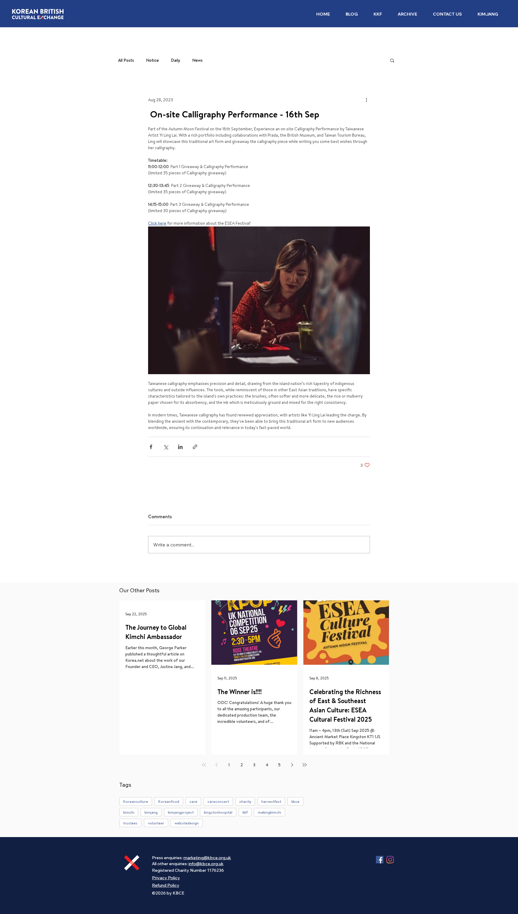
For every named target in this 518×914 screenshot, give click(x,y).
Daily (175, 60)
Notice (152, 60)
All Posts (126, 60)
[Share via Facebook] (151, 447)
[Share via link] (195, 447)
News (197, 60)
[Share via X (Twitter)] (165, 447)
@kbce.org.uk (210, 863)
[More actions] (366, 99)
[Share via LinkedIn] (180, 447)
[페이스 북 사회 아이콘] (379, 859)
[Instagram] (390, 859)
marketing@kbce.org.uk (207, 857)
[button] (378, 14)
